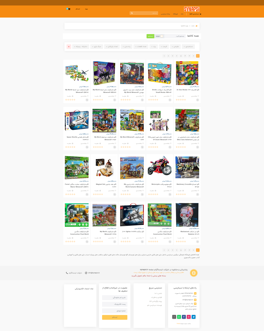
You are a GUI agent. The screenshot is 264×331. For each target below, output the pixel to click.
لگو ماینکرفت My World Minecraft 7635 (108, 233)
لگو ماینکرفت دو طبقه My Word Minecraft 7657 (105, 138)
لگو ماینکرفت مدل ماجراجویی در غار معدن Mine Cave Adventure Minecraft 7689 (188, 139)
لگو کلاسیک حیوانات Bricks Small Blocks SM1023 (161, 91)
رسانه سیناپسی (165, 14)
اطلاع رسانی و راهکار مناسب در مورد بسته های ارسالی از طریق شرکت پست (159, 272)
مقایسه (179, 96)
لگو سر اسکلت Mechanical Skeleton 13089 (190, 233)
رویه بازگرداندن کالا (155, 301)
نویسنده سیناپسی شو (154, 305)
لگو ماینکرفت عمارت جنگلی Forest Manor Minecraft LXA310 (77, 185)
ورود (86, 9)
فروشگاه (175, 14)
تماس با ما (158, 293)
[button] (185, 100)
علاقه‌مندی (194, 96)
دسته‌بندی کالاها (194, 14)
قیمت (164, 46)
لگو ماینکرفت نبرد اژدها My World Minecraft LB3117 (77, 91)
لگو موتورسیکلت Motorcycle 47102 (161, 185)
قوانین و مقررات (156, 297)
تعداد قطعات (141, 46)
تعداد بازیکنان (112, 46)
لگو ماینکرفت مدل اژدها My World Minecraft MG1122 (104, 91)
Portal (178, 323)
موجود (158, 36)
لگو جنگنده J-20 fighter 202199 (133, 232)
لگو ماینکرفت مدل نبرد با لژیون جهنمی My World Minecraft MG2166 (133, 92)
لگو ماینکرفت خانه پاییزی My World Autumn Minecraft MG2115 (134, 187)
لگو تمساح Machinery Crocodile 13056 (188, 185)
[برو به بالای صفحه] (174, 317)
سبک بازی (97, 46)
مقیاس (176, 46)
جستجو (150, 36)
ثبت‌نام (78, 9)
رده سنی (127, 46)
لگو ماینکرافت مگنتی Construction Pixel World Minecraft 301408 (79, 234)
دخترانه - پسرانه (81, 46)
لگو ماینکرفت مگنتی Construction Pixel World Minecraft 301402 (162, 234)
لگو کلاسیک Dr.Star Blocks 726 (188, 90)
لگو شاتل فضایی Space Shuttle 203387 (78, 138)
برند (154, 46)
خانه (182, 14)
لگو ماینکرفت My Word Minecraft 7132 (132, 138)
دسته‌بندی (189, 46)
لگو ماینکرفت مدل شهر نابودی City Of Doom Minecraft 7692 (159, 138)
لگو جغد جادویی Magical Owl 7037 (106, 185)
